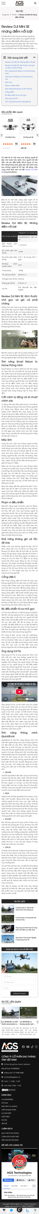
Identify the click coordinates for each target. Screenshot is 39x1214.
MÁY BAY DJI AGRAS (9, 1106)
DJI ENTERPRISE (7, 1099)
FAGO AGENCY (28, 1206)
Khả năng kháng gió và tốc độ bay (18, 89)
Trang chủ (5, 15)
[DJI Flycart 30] (28, 125)
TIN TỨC (4, 1120)
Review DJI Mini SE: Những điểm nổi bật (20, 62)
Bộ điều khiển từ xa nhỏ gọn (15, 95)
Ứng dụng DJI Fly (11, 98)
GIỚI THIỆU (6, 1116)
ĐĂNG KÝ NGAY (20, 993)
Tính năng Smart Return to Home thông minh (20, 72)
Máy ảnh (8, 82)
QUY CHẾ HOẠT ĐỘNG (10, 1133)
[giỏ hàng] (3, 1210)
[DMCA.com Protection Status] (9, 1090)
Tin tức (14, 15)
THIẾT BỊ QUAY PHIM (9, 1110)
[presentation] (1, 135)
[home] (20, 3)
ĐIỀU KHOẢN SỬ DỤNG (10, 1140)
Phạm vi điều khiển (12, 85)
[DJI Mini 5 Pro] (10, 125)
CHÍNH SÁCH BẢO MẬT (10, 1136)
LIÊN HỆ (4, 1123)
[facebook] (23, 1047)
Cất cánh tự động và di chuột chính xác (19, 77)
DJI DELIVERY (6, 1113)
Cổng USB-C (9, 92)
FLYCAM (5, 1103)
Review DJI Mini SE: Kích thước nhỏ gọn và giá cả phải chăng (20, 66)
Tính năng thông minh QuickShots (18, 101)
